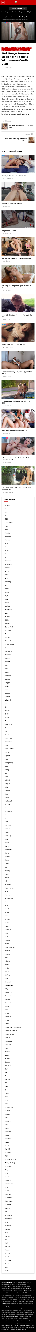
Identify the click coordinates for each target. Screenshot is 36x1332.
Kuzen (7, 923)
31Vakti (7, 505)
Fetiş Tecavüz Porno (9, 231)
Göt (6, 787)
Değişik (7, 683)
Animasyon (9, 564)
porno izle (21, 1323)
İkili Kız (7, 843)
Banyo (15, 48)
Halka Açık (8, 801)
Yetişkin (7, 1246)
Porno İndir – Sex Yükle (13, 1027)
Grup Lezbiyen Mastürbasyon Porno (14, 430)
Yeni (6, 1240)
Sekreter (8, 1065)
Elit (6, 707)
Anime (7, 568)
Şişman (7, 1090)
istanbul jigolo (24, 1325)
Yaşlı (6, 1233)
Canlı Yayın (9, 651)
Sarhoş (7, 1059)
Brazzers (8, 634)
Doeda (7, 693)
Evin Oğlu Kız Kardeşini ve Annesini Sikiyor (16, 258)
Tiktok (7, 1128)
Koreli (7, 909)
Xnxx (6, 1222)
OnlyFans (8, 992)
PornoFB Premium (11, 1031)
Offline (7, 975)
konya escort (22, 1329)
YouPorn (8, 1257)
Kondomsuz (28, 48)
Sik (6, 1083)
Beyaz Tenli (9, 627)
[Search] (33, 2)
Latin (6, 926)
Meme (7, 954)
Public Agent (9, 1034)
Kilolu (7, 878)
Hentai (7, 829)
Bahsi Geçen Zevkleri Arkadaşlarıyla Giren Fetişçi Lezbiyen (18, 12)
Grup (7, 794)
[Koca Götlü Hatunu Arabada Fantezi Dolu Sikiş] (18, 303)
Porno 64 (8, 1024)
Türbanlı (8, 1153)
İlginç (7, 846)
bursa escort (9, 1327)
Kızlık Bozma (9, 888)
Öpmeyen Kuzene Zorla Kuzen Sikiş (14, 176)
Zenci (7, 1267)
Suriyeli (7, 1111)
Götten (7, 791)
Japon (7, 864)
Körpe (7, 912)
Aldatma (8, 536)
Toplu (7, 1135)
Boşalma (8, 630)
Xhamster (8, 1219)
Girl (6, 773)
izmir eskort (16, 1325)
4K (6, 512)
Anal (6, 557)
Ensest (7, 710)
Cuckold (8, 676)
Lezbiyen (8, 930)
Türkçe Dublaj (10, 1163)
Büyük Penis (9, 648)
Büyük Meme (9, 644)
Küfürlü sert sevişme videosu (12, 203)
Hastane (8, 815)
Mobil (7, 965)
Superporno (9, 1107)
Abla (6, 526)
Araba (7, 575)
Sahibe (7, 1052)
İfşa (6, 839)
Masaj (7, 944)
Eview (7, 728)
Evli (6, 731)
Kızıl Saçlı (8, 885)
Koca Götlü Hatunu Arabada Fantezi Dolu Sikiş (17, 316)
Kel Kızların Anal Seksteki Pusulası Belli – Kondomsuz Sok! (16, 459)
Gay (6, 766)
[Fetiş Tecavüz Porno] (18, 219)
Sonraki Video (29, 134)
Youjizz (7, 1253)
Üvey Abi (8, 1194)
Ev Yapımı (20, 48)
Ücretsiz (8, 1177)
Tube (7, 1142)
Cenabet (8, 655)
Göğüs (7, 784)
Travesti (8, 1139)
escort (15, 1327)
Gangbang (9, 763)
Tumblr (7, 1149)
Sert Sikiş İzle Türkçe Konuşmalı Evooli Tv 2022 (16, 287)
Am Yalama (9, 547)
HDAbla (7, 822)
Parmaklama (9, 1003)
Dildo (7, 686)
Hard (6, 808)
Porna (7, 1013)
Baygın (7, 617)
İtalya (7, 860)
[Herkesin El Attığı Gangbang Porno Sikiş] (5, 126)
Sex (6, 1072)
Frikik (6, 759)
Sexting (7, 1079)
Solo (6, 1097)
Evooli (7, 735)
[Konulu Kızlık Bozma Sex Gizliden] (18, 332)
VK (6, 1212)
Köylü (7, 916)
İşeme (7, 853)
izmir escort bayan (7, 1325)
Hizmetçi (8, 836)
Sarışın (7, 1062)
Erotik (7, 714)
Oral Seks (10, 50)
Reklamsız (8, 1041)
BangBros (8, 610)
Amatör (13, 17)
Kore (6, 905)
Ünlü (6, 1187)
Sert (6, 1069)
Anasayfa (4, 17)
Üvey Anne (9, 1198)
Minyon (7, 961)
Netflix (7, 972)
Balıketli (7, 606)
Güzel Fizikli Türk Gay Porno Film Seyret (15, 140)
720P (7, 519)
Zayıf (7, 1264)
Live (6, 937)
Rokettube (8, 1045)
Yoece (7, 1250)
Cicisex (7, 658)
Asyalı (7, 589)
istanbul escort (6, 1329)
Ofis (6, 978)
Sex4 (7, 1076)
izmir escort (28, 1323)
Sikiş (6, 1086)
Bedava (7, 623)
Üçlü (6, 1173)
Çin (6, 665)
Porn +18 (22, 50)
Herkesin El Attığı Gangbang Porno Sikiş (21, 126)
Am (6, 543)
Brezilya (7, 637)
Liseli (6, 933)
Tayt (6, 1118)
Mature (7, 951)
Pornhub (8, 1017)
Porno (7, 1020)
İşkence (7, 857)
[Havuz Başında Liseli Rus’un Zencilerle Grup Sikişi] (18, 389)
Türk (28, 50)
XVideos (8, 1226)
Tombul (8, 1132)
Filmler (7, 752)
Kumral (7, 919)
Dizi (6, 690)
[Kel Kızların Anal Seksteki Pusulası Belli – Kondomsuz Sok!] (18, 446)
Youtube (8, 1260)
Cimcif (7, 662)
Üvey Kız (8, 1205)
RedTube (8, 1038)
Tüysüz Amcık (10, 1170)
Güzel (7, 798)
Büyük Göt (8, 641)
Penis (7, 1006)
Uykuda (7, 1208)
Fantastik (8, 742)
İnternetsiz (8, 850)
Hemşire (8, 825)
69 (6, 516)
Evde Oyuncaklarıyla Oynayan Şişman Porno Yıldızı (18, 373)
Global (7, 780)
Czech (7, 679)
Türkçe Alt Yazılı (10, 1159)
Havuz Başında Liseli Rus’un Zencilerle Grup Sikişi (17, 402)
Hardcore (8, 811)
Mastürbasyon (10, 947)
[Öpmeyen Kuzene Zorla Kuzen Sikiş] (18, 164)
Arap (6, 578)
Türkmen (8, 1166)
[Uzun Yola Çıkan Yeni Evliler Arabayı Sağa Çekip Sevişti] (18, 475)
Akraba (7, 533)
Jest (6, 867)
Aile (6, 530)
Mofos (7, 968)
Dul (6, 704)
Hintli (6, 832)
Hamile (7, 804)
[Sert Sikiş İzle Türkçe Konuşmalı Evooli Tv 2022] (18, 274)
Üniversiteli (9, 1184)
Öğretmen (9, 985)
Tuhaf (7, 1146)
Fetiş (6, 745)
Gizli (6, 777)
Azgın (7, 599)
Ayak (6, 596)
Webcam (8, 1215)
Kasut (7, 874)
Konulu (7, 902)
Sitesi (7, 1093)
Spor (6, 1100)
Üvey (7, 1191)
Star (6, 1104)
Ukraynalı (8, 1180)
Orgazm (17, 50)
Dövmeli (8, 700)
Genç (7, 770)
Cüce (7, 672)
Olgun (7, 989)
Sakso (7, 1055)
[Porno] (18, 2)
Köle (6, 891)
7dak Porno (9, 523)
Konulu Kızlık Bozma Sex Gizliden (13, 344)
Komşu (7, 895)
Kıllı (6, 881)
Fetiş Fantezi (9, 749)
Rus (6, 1048)
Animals (8, 561)
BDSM (7, 620)
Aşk (6, 585)
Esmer (7, 721)
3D (6, 509)
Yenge (7, 1236)
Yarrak (7, 1229)
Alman (7, 540)
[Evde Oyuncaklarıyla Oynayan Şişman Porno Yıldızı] (18, 360)
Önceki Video (6, 121)
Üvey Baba (8, 1201)
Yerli (6, 1243)
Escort (7, 717)
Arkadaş (10, 48)
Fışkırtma (8, 756)
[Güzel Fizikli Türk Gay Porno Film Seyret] (31, 140)
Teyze (7, 1125)
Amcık (7, 554)
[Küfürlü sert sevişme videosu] (18, 191)
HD (6, 818)
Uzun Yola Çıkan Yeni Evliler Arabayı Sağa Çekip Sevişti (16, 488)
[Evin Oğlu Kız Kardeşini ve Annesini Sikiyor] (18, 246)
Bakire (7, 603)
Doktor (7, 697)
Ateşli (7, 592)
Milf (6, 958)
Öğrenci (4, 50)
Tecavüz (8, 1121)
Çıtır (6, 669)
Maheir (7, 940)
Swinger (8, 1114)
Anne (7, 571)
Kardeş (7, 871)
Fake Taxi (8, 738)
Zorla (7, 1271)
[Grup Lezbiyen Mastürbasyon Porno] (18, 418)
